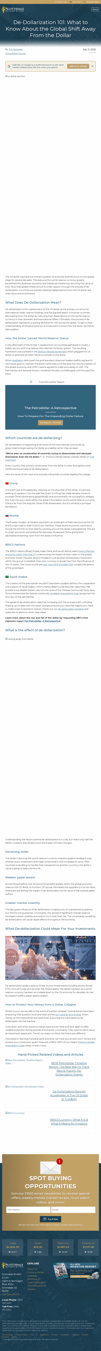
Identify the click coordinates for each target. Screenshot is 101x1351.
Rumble (5, 1337)
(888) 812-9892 (92, 2)
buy (57, 1014)
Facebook (44, 1335)
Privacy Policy (21, 1335)
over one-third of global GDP (58, 564)
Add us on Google (78, 66)
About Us (32, 1269)
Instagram (64, 1335)
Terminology (7, 1335)
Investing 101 (34, 1279)
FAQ (32, 1335)
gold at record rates (70, 1014)
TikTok (14, 1337)
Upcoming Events (36, 1286)
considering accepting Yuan (64, 593)
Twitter (85, 1335)
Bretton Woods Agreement (52, 351)
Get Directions (10, 1294)
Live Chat (76, 2)
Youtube (75, 1335)
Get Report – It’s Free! (50, 423)
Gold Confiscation (36, 1282)
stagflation (17, 360)
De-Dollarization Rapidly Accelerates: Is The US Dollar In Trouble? (69, 1095)
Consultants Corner (15, 53)
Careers (31, 1289)
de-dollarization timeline (71, 609)
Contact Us (61, 2)
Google (54, 1335)
